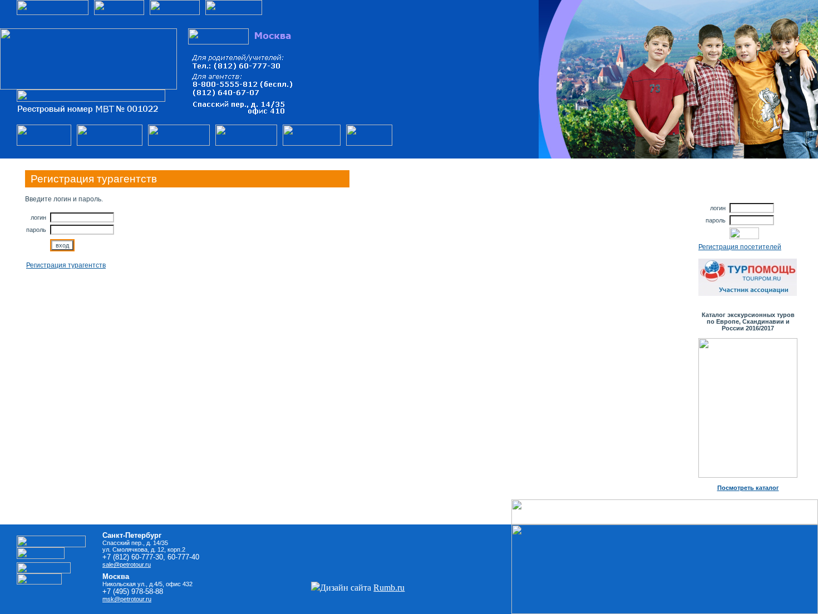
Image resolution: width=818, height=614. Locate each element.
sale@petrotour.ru (126, 564)
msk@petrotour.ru (126, 599)
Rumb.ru (389, 587)
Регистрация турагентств (66, 265)
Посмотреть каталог (748, 487)
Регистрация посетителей (739, 247)
